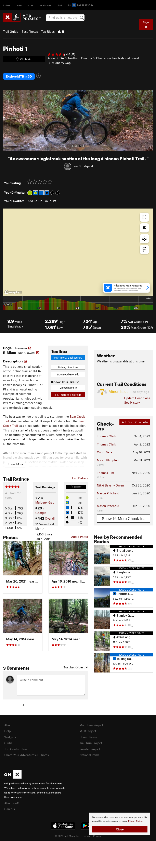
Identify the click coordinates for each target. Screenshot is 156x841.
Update (137, 398)
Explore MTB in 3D (19, 76)
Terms (86, 836)
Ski (60, 5)
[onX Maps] (13, 777)
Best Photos (30, 31)
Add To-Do (34, 201)
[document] (119, 823)
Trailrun (46, 5)
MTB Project (87, 731)
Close (120, 829)
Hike (31, 5)
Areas (51, 58)
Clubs (8, 743)
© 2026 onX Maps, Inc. (67, 836)
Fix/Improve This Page (68, 394)
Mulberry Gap (61, 63)
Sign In (146, 24)
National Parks (89, 755)
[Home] (24, 17)
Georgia (40, 513)
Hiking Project (89, 737)
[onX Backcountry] (80, 5)
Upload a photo (68, 387)
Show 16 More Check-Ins (123, 518)
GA (62, 58)
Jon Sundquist (83, 166)
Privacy (97, 836)
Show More (15, 464)
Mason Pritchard (108, 493)
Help (7, 731)
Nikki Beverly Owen (110, 485)
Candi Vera (104, 452)
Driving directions (68, 367)
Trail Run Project (90, 743)
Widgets (10, 737)
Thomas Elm (105, 473)
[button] (7, 120)
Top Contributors (15, 749)
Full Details (80, 478)
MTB (19, 5)
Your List (50, 201)
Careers (9, 809)
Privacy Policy (135, 821)
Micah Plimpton (108, 460)
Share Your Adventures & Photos (26, 755)
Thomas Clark (106, 436)
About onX (11, 803)
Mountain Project (91, 725)
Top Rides (48, 31)
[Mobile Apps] (61, 31)
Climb (7, 5)
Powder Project (89, 749)
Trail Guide (10, 31)
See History (132, 402)
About (8, 725)
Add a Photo (79, 536)
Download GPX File (68, 374)
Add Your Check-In (135, 422)
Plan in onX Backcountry (68, 357)
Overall (50, 518)
